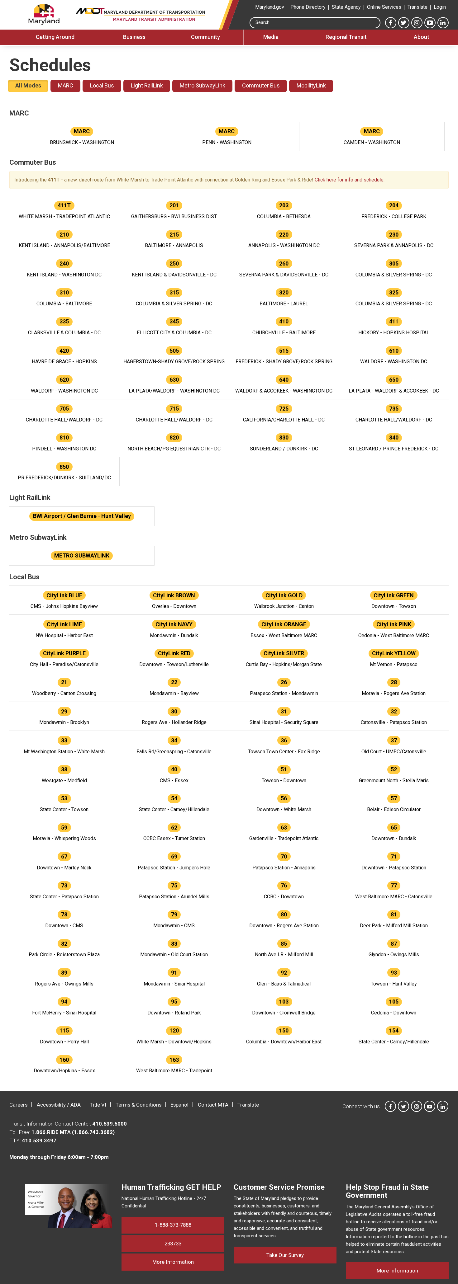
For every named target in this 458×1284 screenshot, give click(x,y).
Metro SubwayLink (202, 85)
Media (271, 37)
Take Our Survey (285, 1255)
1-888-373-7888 (173, 1225)
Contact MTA (213, 1105)
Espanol (179, 1105)
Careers (18, 1105)
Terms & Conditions (138, 1105)
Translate (417, 7)
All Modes (28, 85)
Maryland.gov (269, 7)
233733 (173, 1243)
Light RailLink (147, 85)
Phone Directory (308, 7)
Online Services (384, 7)
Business (134, 37)
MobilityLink (311, 85)
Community (205, 37)
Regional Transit (346, 37)
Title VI (98, 1105)
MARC (65, 85)
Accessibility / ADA (59, 1105)
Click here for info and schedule (349, 180)
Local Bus (102, 85)
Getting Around (55, 37)
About (421, 37)
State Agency (346, 7)
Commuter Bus (261, 85)
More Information (188, 1261)
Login (440, 7)
